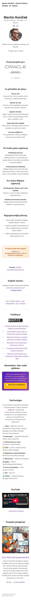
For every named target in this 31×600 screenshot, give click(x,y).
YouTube (22, 304)
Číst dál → (9, 582)
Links (22, 301)
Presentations (10, 304)
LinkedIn (18, 267)
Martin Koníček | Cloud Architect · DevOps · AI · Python (15, 4)
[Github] (17, 25)
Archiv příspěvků (19, 582)
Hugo (7, 596)
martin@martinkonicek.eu (13, 253)
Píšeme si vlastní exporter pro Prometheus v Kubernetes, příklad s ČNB (17, 356)
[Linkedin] (14, 25)
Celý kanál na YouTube (16, 511)
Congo (11, 596)
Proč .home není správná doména (15, 557)
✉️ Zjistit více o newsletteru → (15, 386)
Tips (17, 304)
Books (18, 301)
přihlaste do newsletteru (15, 255)
